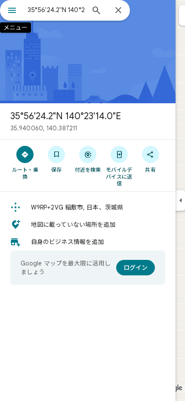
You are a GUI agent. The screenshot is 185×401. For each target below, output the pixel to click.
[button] (88, 207)
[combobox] (56, 10)
